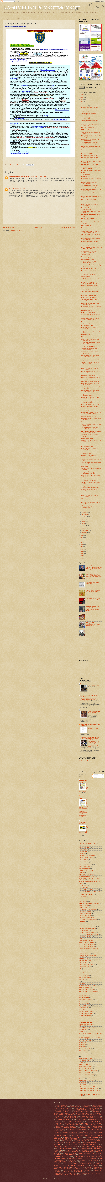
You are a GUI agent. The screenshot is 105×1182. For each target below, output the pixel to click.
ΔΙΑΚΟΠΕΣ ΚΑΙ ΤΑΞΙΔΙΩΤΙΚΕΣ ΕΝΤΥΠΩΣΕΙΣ (90, 891)
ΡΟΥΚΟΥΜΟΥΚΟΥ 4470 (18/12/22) (89, 493)
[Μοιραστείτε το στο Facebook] (31, 165)
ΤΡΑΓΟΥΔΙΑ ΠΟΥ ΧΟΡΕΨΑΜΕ (86, 1080)
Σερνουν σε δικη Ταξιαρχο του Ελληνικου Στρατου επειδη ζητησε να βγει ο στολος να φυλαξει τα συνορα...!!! (93, 567)
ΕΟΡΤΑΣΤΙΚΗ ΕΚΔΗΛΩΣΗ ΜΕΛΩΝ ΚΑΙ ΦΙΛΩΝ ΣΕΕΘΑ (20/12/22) (91, 432)
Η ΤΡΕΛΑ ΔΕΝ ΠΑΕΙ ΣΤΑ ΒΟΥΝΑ (87, 944)
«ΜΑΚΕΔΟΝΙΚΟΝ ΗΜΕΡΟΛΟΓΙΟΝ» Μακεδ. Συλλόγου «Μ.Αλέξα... (90, 143)
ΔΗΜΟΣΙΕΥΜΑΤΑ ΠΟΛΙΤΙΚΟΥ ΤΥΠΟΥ (88, 889)
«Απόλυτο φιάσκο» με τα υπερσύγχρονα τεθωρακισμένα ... (91, 463)
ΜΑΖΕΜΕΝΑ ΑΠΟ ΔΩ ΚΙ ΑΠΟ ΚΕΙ (87, 985)
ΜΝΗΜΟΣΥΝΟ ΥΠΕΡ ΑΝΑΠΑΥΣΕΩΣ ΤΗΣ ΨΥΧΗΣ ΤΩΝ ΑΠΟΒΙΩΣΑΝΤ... (91, 413)
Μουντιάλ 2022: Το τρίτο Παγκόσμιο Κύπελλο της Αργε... (89, 452)
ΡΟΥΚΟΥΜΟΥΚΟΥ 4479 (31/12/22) (89, 107)
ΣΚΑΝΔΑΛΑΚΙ (82, 1042)
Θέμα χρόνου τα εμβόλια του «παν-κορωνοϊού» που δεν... (89, 499)
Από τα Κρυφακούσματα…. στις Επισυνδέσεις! (89, 300)
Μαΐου (83, 523)
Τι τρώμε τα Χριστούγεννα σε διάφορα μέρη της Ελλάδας (90, 343)
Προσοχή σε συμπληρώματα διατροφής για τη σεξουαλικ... (90, 239)
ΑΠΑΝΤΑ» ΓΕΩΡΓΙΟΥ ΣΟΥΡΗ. (86, 857)
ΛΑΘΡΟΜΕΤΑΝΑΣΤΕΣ (84, 977)
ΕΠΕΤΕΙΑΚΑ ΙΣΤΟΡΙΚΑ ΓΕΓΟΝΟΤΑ (87, 926)
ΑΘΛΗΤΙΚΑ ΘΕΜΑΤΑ (84, 847)
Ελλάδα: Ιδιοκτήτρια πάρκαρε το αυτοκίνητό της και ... (89, 219)
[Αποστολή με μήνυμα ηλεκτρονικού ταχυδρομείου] (26, 165)
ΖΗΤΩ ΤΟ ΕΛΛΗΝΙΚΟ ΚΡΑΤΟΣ (86, 942)
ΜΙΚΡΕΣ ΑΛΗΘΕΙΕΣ (84, 997)
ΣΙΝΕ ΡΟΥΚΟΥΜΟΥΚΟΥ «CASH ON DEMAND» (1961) (90, 363)
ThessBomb (83, 684)
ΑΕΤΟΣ (11, 188)
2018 (81, 542)
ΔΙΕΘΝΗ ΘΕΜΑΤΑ (83, 899)
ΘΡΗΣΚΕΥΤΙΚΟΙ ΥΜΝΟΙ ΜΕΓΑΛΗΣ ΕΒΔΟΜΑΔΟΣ (83, 1135)
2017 (81, 544)
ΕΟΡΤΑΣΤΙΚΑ (82, 922)
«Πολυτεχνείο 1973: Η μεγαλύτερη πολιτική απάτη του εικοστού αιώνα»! (92, 624)
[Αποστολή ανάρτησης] (23, 164)
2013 (81, 553)
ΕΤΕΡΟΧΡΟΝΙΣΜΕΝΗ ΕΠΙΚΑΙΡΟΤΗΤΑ (88, 934)
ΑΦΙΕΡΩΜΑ (82, 872)
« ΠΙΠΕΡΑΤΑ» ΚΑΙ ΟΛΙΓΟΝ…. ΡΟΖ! (87, 843)
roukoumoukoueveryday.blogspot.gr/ (87, 765)
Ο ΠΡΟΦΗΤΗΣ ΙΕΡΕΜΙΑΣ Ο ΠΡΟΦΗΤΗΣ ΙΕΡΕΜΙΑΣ (94, 712)
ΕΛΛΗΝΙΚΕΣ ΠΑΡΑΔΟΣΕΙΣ (85, 913)
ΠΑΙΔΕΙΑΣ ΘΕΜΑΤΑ (84, 1007)
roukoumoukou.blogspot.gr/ (85, 767)
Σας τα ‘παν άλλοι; (85, 254)
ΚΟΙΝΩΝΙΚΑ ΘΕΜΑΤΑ (84, 966)
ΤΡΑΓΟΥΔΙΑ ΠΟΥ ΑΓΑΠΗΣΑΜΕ (86, 1075)
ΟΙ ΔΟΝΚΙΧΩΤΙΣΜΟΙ (84, 1003)
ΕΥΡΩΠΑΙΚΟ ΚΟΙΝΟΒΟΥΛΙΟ (86, 936)
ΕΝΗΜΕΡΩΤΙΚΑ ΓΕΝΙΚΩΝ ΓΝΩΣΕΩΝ (88, 919)
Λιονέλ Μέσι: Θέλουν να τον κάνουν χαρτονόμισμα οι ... (90, 292)
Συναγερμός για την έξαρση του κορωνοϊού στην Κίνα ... (88, 114)
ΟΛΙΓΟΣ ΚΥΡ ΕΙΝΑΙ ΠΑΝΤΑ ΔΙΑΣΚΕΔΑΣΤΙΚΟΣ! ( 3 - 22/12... (89, 283)
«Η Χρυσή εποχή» (85, 276)
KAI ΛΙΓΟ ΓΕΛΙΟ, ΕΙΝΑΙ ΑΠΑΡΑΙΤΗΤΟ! (90, 444)
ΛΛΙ (80, 981)
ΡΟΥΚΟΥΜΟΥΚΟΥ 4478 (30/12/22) (89, 155)
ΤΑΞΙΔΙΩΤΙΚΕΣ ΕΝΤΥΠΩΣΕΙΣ (86, 1064)
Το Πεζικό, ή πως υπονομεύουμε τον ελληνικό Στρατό (90, 173)
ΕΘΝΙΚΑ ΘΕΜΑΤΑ (83, 907)
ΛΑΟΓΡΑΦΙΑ (82, 979)
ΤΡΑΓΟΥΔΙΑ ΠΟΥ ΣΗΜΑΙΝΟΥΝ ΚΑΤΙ (88, 1070)
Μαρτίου (84, 528)
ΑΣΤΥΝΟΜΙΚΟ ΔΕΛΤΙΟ (84, 868)
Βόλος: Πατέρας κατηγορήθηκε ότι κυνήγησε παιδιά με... (89, 401)
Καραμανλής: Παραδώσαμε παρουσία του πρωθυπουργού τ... (91, 398)
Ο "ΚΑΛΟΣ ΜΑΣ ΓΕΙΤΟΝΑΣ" (86, 999)
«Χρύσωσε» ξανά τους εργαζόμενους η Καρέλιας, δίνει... (90, 133)
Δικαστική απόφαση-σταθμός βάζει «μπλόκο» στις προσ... (89, 121)
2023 (81, 101)
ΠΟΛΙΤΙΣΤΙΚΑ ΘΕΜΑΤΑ (84, 1020)
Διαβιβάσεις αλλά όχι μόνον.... (88, 375)
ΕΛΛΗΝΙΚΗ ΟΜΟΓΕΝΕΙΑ (85, 915)
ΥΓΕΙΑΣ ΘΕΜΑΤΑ (83, 1084)
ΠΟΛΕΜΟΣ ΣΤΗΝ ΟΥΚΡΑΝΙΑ (86, 1013)
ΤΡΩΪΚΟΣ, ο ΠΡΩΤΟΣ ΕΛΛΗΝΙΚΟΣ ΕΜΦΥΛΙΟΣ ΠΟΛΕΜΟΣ (90, 262)
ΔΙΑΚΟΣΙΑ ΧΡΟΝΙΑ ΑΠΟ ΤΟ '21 (86, 895)
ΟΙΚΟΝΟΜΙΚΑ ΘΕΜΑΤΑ (84, 1005)
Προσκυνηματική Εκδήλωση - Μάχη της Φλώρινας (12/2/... (90, 503)
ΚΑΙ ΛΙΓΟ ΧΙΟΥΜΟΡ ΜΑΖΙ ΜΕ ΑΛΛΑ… (90, 404)
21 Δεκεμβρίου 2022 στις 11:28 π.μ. (39, 176)
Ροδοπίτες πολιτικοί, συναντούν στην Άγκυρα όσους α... (90, 322)
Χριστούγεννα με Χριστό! (87, 257)
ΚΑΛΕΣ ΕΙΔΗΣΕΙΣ (83, 962)
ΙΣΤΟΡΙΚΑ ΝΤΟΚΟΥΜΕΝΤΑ (85, 960)
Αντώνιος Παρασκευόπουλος (87, 710)
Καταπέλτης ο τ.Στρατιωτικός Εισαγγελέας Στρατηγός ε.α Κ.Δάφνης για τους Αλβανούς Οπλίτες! (92, 608)
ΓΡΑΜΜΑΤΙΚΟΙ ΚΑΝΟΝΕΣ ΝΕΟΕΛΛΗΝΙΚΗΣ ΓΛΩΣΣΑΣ (90, 1114)
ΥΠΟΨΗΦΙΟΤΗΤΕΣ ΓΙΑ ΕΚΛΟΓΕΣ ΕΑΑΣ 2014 (90, 1090)
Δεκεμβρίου (84, 105)
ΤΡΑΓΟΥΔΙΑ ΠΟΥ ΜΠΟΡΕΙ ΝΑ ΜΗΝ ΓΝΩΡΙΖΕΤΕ (77, 1170)
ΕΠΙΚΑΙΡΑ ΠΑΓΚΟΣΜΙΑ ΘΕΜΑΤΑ (87, 932)
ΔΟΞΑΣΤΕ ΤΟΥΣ (83, 901)
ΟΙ (79, 1001)
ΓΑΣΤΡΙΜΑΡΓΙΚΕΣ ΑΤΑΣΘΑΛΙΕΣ (87, 876)
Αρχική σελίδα (38, 227)
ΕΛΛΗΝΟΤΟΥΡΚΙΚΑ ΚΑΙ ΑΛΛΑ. (86, 917)
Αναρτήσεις (96, 774)
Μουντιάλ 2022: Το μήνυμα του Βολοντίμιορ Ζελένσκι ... (88, 456)
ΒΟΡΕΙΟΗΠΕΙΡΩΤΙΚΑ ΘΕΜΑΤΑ (86, 874)
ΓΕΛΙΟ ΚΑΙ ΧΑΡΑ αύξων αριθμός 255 (90, 268)
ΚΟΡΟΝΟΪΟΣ (82, 973)
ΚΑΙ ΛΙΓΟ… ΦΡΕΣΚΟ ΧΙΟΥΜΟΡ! (89, 199)
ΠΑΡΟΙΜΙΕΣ (82, 1009)
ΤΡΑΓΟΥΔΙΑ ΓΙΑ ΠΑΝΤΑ (84, 1073)
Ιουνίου (83, 521)
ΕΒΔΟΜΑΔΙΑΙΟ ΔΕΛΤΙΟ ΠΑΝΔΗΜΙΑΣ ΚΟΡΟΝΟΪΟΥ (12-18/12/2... (90, 372)
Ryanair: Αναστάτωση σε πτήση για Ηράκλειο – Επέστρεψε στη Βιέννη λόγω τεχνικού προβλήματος (89, 699)
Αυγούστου (84, 516)
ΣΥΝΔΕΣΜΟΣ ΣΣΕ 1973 (82, 823)
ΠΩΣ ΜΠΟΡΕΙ (84, 466)
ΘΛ (79, 951)
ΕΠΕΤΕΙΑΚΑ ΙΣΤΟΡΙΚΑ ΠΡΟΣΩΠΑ (87, 928)
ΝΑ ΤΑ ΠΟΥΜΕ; (85, 130)
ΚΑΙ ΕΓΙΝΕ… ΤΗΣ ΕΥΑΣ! (87, 153)
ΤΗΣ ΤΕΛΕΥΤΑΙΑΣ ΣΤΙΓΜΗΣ (86, 1066)
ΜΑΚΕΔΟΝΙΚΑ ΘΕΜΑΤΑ (85, 987)
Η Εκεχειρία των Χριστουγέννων (89, 336)
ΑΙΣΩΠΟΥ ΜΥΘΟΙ (83, 849)
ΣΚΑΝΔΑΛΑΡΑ (82, 1044)
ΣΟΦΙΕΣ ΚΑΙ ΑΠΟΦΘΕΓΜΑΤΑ (86, 1058)
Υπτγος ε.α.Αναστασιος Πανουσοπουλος (19, 176)
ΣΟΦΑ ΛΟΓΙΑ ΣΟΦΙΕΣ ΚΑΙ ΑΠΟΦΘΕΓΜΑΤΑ (89, 1055)
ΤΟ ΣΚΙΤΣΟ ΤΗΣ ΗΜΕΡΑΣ (85, 1068)
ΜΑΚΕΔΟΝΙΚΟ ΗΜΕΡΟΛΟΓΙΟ (86, 989)
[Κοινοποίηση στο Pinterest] (33, 165)
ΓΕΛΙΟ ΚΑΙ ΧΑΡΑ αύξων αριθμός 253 (90, 381)
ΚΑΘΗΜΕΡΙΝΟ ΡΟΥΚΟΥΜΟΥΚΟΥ (41, 7)
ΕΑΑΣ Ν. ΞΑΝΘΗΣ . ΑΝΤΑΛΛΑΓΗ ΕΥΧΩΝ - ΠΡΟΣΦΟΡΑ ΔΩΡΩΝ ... (91, 248)
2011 (81, 556)
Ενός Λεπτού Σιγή (85, 334)
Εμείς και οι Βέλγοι (85, 176)
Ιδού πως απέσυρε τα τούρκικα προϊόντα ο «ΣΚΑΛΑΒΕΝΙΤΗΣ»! (93, 615)
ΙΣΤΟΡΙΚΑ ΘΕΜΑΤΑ (83, 958)
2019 (81, 540)
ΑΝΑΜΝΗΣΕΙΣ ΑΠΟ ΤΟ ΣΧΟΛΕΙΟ (87, 855)
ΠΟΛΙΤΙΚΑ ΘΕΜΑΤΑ (84, 1018)
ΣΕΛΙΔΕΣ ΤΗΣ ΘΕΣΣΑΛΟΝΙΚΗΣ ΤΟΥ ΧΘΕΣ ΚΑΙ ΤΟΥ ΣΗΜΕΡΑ (83, 1158)
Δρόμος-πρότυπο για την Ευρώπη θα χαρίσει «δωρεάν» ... (90, 140)
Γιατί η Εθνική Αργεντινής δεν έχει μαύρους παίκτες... (89, 208)
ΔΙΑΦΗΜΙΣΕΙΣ (82, 897)
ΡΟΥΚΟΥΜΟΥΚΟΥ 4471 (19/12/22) (89, 446)
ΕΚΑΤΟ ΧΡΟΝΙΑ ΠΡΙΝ (86, 225)
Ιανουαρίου (84, 532)
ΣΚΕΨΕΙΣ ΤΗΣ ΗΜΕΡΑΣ (85, 1048)
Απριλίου (84, 525)
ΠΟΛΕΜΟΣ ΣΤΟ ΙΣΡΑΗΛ (85, 1015)
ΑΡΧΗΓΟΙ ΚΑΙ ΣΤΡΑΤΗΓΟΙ (91, 631)
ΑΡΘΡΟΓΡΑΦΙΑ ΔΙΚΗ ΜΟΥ (85, 864)
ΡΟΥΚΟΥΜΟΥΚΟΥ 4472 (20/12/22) (89, 406)
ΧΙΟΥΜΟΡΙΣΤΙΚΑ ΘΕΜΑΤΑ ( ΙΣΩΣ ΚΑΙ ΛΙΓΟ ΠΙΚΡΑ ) (68, 1174)
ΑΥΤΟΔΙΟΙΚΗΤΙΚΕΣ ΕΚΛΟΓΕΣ (86, 870)
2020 (81, 537)
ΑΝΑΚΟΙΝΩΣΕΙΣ (83, 851)
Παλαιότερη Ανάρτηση (68, 227)
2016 (81, 546)
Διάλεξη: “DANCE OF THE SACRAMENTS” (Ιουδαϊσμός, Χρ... (90, 486)
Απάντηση (11, 183)
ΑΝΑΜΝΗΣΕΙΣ (82, 853)
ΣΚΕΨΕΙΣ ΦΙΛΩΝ (83, 1050)
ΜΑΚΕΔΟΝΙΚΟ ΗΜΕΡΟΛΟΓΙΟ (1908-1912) (89, 991)
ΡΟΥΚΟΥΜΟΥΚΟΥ (83, 1029)
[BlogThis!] (28, 165)
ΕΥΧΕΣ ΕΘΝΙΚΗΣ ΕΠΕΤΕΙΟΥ (86, 940)
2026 (81, 95)
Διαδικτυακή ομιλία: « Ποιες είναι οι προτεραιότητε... (89, 435)
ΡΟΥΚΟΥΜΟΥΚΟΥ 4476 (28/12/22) (89, 241)
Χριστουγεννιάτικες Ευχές (87, 259)
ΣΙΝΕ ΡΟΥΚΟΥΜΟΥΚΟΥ (85, 1040)
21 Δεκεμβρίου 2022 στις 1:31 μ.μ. (21, 188)
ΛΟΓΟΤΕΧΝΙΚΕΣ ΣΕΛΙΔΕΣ (85, 983)
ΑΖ (79, 845)
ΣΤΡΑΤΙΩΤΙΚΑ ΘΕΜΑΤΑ (84, 1060)
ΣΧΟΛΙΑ (81, 1062)
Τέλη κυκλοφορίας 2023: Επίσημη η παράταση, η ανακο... (89, 394)
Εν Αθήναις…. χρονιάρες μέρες (88, 295)
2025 (81, 97)
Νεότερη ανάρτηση (9, 227)
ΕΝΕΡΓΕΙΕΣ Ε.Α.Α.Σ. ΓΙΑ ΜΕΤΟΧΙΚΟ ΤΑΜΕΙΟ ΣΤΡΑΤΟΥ (90, 167)
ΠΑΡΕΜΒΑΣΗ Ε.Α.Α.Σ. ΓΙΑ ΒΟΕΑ (89, 165)
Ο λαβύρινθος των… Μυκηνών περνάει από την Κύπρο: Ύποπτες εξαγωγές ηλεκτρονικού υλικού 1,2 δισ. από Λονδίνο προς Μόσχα (93, 743)
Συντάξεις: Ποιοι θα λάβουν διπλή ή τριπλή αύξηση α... (89, 183)
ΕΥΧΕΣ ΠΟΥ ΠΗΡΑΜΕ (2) (87, 127)
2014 (81, 551)
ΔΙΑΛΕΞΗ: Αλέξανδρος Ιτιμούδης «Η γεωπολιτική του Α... (90, 279)
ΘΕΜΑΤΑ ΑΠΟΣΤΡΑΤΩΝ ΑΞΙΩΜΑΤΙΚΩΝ (18, 167)
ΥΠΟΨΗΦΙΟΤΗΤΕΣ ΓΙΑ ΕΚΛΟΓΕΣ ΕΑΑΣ (89, 1088)
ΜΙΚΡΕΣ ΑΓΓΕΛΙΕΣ (83, 995)
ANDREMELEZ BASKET (83, 797)
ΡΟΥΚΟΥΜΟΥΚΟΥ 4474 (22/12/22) (89, 325)
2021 (81, 535)
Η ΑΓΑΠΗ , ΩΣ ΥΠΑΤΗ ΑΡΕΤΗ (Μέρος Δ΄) (91, 170)
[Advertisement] (87, 648)
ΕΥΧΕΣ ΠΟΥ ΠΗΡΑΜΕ (86, 310)
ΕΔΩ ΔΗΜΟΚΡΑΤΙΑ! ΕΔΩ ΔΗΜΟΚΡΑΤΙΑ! (89, 903)
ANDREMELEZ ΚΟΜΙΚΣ (83, 781)
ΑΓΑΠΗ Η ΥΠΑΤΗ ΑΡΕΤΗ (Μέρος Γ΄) (90, 297)
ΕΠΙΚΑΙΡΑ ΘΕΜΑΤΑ (83, 930)
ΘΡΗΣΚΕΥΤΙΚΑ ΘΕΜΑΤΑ (85, 953)
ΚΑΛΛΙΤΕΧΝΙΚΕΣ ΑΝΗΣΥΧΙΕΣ (86, 964)
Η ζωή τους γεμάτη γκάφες (93, 685)
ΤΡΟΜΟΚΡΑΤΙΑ (82, 1082)
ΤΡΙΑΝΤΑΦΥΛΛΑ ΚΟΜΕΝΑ (87, 346)
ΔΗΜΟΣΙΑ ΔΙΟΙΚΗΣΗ (84, 887)
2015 (81, 549)
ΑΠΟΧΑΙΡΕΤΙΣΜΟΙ (83, 860)
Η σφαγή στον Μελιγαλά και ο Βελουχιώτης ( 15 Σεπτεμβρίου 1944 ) (92, 600)
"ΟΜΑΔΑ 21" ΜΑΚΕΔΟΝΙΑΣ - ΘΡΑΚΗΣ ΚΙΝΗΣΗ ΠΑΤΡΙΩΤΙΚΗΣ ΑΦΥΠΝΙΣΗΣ (90, 738)
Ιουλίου (83, 519)
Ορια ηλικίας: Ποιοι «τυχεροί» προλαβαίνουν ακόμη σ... (88, 472)
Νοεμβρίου (84, 510)
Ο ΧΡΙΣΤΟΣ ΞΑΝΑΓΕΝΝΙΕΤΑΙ (88, 312)
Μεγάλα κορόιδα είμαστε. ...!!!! (88, 438)
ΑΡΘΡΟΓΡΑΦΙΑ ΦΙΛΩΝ (84, 866)
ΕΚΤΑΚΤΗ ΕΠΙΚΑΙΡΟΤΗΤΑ (85, 911)
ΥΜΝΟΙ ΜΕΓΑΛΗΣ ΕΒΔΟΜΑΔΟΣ (87, 1086)
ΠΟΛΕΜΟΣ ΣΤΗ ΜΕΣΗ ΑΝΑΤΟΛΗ (87, 1011)
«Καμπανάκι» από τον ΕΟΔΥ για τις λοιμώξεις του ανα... (90, 490)
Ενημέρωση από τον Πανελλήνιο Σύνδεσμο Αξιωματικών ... (89, 252)
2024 (81, 99)
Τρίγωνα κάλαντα (85, 421)
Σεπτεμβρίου (85, 514)
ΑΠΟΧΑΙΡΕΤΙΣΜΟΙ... (84, 862)
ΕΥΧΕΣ (80, 938)
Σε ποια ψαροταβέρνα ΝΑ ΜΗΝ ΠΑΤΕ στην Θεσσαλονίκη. (92, 591)
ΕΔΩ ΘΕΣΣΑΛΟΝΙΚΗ (84, 905)
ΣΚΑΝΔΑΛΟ (82, 1046)
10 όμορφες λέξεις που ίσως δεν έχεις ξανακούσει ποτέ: (90, 349)
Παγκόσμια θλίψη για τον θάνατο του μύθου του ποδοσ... (90, 117)
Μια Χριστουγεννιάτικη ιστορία (88, 270)
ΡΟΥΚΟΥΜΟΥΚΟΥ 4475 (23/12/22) (89, 285)
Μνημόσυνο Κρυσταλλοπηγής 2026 (93, 727)
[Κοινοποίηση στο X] (30, 165)
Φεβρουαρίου (85, 530)
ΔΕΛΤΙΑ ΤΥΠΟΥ (83, 885)
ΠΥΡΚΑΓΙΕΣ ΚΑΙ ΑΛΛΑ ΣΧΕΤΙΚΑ (87, 1027)
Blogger (59, 1178)
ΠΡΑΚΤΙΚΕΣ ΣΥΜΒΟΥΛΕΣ (85, 1022)
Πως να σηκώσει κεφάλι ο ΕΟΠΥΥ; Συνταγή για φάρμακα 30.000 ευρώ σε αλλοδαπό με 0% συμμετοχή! (93, 576)
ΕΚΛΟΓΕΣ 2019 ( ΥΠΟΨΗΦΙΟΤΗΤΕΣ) (88, 909)
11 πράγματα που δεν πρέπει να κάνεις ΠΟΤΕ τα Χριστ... (90, 315)
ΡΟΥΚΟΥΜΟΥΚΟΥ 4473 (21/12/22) (89, 366)
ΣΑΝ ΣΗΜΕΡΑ (82, 1031)
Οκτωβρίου (84, 512)
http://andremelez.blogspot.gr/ (86, 760)
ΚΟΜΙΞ (80, 971)
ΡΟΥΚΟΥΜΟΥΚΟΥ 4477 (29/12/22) (89, 202)
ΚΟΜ (80, 968)
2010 (81, 558)
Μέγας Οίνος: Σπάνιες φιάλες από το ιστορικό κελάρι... (90, 384)
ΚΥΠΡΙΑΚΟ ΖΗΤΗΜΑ (84, 975)
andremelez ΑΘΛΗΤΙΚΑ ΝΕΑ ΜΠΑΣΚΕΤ (88, 763)
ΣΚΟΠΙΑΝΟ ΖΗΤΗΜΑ (84, 1053)
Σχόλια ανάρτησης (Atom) (16, 230)
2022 (81, 104)
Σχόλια (95, 777)
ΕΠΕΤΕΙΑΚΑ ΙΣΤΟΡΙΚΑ (84, 924)
